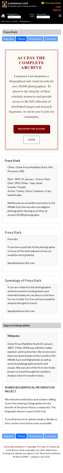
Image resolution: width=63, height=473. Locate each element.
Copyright (31, 446)
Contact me (54, 446)
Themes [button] (21, 38)
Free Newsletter (53, 3)
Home (8, 21)
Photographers (25, 21)
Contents (15, 21)
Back (3, 21)
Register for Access (31, 129)
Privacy (42, 446)
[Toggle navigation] (60, 15)
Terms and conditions (14, 446)
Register (57, 10)
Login (58, 6)
